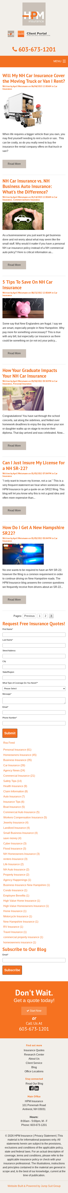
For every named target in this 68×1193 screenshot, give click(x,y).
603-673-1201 (37, 49)
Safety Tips (12, 781)
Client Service (34, 1063)
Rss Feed (9, 742)
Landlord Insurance (16, 827)
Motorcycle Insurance (17, 916)
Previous (29, 616)
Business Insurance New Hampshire (26, 885)
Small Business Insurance (20, 833)
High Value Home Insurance (21, 900)
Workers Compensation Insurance (25, 817)
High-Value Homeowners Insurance (26, 906)
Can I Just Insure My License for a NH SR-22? (33, 465)
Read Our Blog (34, 1083)
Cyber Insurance (14, 843)
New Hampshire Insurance (20, 921)
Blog (34, 1067)
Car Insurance (14, 765)
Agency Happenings (17, 880)
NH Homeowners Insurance (21, 853)
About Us (34, 1058)
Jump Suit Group (51, 1186)
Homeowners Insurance (19, 755)
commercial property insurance (23, 937)
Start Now (35, 1010)
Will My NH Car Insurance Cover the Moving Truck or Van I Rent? (33, 78)
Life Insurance (13, 864)
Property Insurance (16, 874)
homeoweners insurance (19, 942)
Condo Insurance (15, 890)
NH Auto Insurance (16, 869)
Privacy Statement (45, 1135)
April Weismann (20, 86)
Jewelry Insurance (15, 822)
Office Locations (34, 1071)
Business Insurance (17, 760)
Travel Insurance (15, 932)
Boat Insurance (14, 807)
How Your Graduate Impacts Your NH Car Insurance (29, 373)
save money (12, 838)
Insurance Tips (13, 801)
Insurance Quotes (34, 1050)
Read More (14, 163)
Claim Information (15, 791)
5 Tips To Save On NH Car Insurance (27, 285)
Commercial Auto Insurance (26, 199)
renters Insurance (15, 859)
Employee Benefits (16, 895)
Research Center (34, 1054)
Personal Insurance (22, 383)
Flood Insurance (14, 848)
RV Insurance (13, 926)
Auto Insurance (14, 796)
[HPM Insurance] (34, 23)
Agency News (14, 770)
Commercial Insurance (19, 775)
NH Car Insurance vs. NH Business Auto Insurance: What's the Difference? (27, 186)
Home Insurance (14, 911)
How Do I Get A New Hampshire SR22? (33, 530)
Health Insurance (15, 786)
